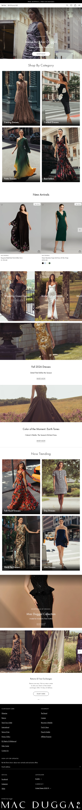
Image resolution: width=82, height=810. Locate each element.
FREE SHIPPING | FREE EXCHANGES (41, 2)
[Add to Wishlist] (2, 205)
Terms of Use (5, 732)
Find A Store (45, 727)
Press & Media (45, 732)
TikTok (3, 789)
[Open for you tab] (78, 803)
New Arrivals (41, 195)
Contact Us (5, 751)
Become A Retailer (46, 723)
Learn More (41, 694)
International (5, 727)
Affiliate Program (46, 737)
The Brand (44, 713)
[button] (75, 5)
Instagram (5, 784)
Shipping (4, 713)
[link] (43, 263)
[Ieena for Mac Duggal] (41, 33)
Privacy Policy (6, 737)
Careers (43, 718)
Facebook (5, 779)
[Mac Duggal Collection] (41, 601)
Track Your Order (7, 723)
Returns (4, 718)
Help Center (5, 746)
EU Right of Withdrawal (9, 741)
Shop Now (41, 378)
